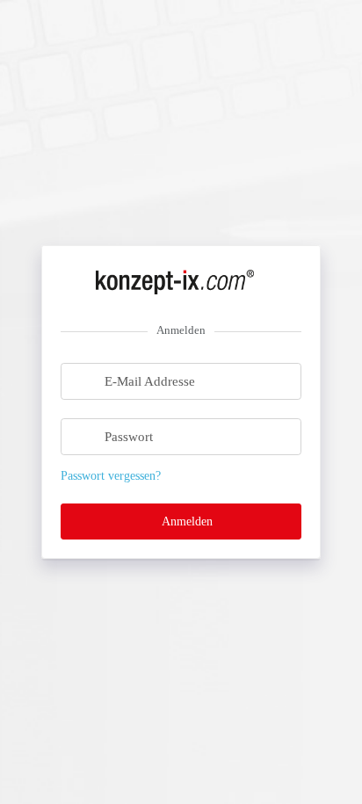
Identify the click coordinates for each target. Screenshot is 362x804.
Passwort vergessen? (111, 475)
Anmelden (185, 521)
